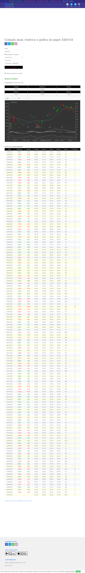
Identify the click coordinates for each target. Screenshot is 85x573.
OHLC (15, 98)
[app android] (10, 553)
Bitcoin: (59, 1)
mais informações (70, 571)
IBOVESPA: (7, 1)
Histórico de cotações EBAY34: (14, 146)
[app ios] (22, 553)
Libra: (47, 1)
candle (7, 98)
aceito (78, 571)
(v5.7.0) (23, 562)
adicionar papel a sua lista (14, 73)
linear (11, 98)
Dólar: (21, 1)
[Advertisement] (42, 23)
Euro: (34, 1)
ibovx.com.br (8, 565)
